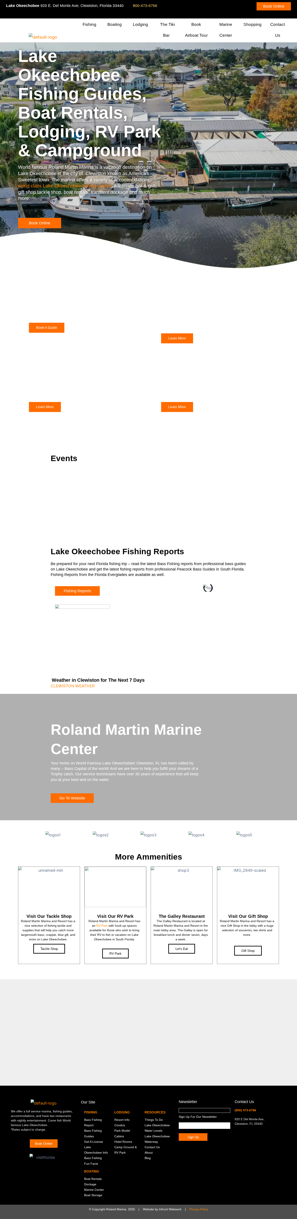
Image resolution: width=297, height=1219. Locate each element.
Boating (114, 24)
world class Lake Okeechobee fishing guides (64, 186)
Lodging (140, 24)
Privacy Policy (198, 1209)
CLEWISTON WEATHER (73, 686)
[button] (98, 25)
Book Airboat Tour (196, 30)
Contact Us (277, 30)
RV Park (102, 925)
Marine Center (225, 30)
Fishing (89, 24)
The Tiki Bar (167, 30)
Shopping (253, 24)
